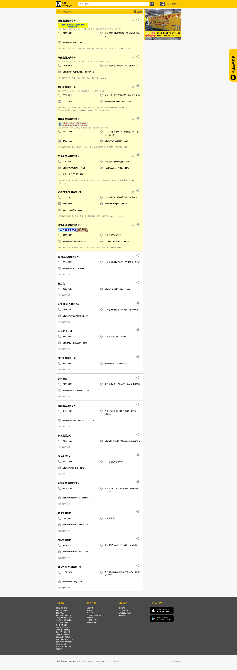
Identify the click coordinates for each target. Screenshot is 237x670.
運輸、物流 (60, 613)
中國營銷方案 (92, 620)
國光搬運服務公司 (67, 57)
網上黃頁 (90, 608)
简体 (179, 4)
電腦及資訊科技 (61, 644)
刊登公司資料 (92, 622)
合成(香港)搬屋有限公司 (70, 192)
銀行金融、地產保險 (63, 635)
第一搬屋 (62, 379)
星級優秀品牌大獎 (124, 613)
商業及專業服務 (61, 608)
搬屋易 (61, 283)
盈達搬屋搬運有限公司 (69, 225)
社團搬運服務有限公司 (69, 119)
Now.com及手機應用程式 (96, 615)
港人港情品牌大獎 (124, 610)
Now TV (90, 613)
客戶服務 (121, 615)
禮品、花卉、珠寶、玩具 (64, 639)
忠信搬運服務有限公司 (69, 156)
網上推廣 (90, 618)
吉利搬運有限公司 (67, 87)
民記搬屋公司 (64, 540)
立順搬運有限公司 (67, 20)
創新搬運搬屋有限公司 (69, 483)
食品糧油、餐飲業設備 (64, 620)
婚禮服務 (59, 649)
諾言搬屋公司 (64, 435)
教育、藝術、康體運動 (64, 642)
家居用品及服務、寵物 (64, 618)
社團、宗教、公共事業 (64, 647)
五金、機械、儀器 (62, 622)
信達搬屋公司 (64, 513)
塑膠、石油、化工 (62, 627)
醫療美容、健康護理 (63, 630)
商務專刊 (90, 610)
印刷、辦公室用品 (62, 610)
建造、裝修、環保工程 (64, 615)
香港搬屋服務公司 (67, 405)
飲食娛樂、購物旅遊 (63, 632)
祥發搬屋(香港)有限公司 (70, 567)
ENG (168, 4)
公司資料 (121, 608)
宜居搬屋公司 (64, 456)
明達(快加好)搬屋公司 (68, 304)
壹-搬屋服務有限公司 (68, 256)
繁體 (174, 4)
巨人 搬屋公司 (65, 331)
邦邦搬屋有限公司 (67, 358)
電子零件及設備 (61, 625)
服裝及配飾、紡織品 (63, 637)
